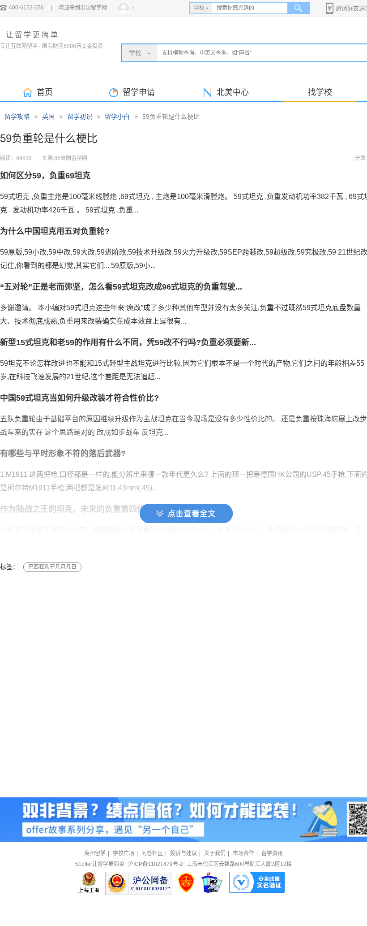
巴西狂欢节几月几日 (52, 567)
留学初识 (79, 116)
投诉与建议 (183, 853)
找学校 (320, 92)
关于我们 (215, 853)
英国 (48, 116)
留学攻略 (17, 116)
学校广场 (123, 853)
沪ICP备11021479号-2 (155, 864)
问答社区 (152, 853)
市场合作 (243, 853)
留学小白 (117, 116)
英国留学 (95, 853)
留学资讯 (272, 853)
